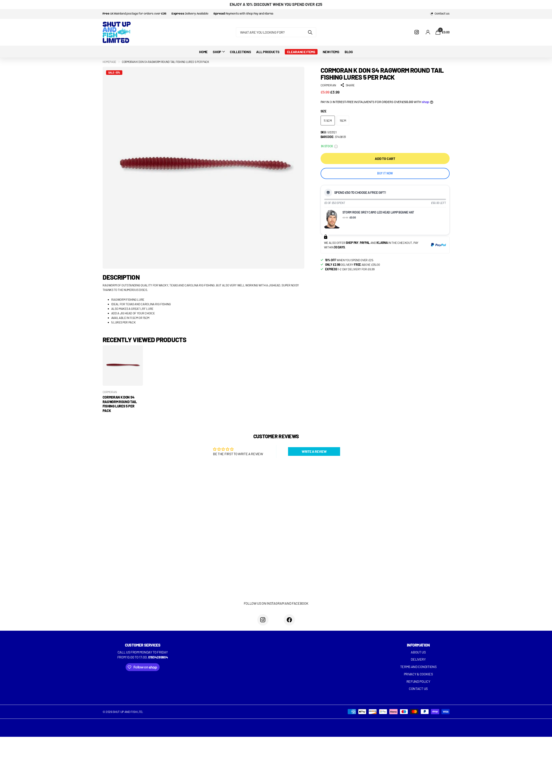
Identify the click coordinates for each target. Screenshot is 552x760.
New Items (331, 52)
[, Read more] (417, 32)
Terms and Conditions (418, 667)
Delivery (418, 659)
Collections (240, 52)
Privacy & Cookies (418, 674)
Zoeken (310, 32)
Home (203, 52)
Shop (217, 52)
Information (418, 645)
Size (323, 111)
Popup (336, 146)
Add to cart (385, 158)
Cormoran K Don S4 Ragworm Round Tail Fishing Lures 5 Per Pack (120, 403)
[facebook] (289, 619)
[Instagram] (263, 619)
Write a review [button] (314, 451)
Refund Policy (418, 681)
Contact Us (418, 688)
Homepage (109, 62)
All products (267, 52)
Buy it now (385, 173)
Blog (349, 52)
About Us (418, 652)
